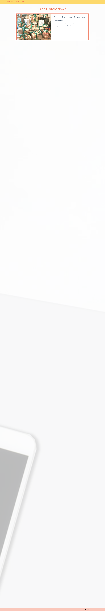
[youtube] (85, 610)
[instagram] (88, 610)
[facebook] (83, 610)
